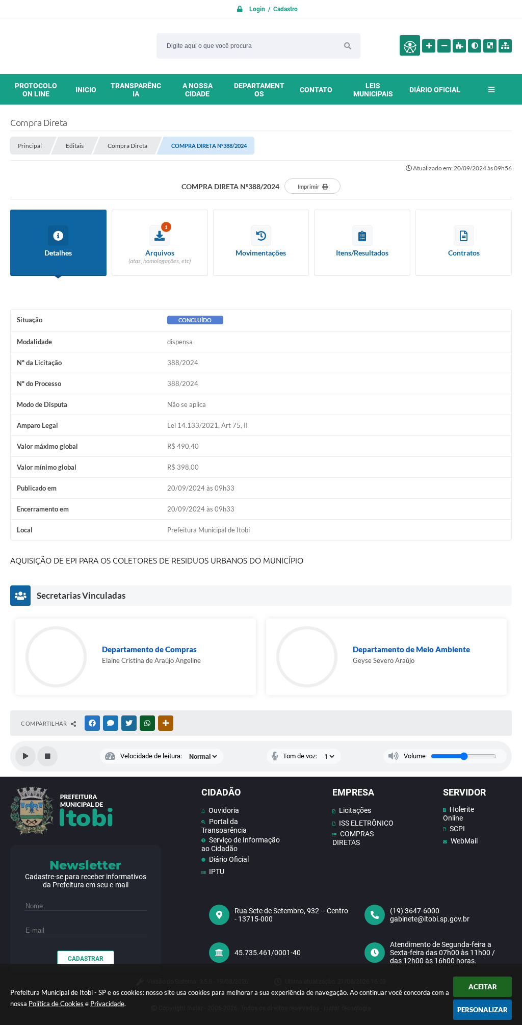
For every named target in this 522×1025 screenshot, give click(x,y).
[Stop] (47, 756)
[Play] (25, 756)
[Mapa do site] (505, 46)
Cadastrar (85, 958)
